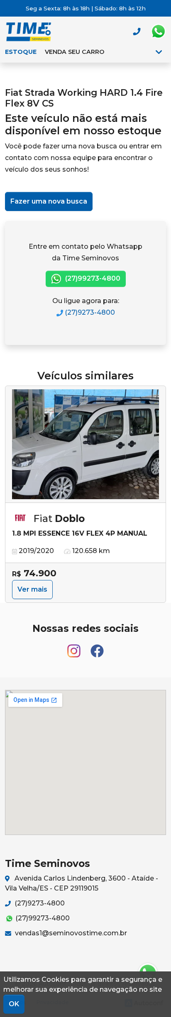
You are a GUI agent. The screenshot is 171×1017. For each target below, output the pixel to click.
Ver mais (32, 589)
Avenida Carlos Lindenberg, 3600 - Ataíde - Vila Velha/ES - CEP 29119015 (81, 883)
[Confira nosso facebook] (97, 647)
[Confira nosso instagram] (74, 647)
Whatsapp (158, 31)
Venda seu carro (74, 52)
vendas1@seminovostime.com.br (70, 933)
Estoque (21, 52)
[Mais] (158, 51)
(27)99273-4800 (92, 278)
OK (14, 1004)
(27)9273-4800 (89, 312)
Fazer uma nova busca (48, 201)
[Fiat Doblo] (85, 444)
